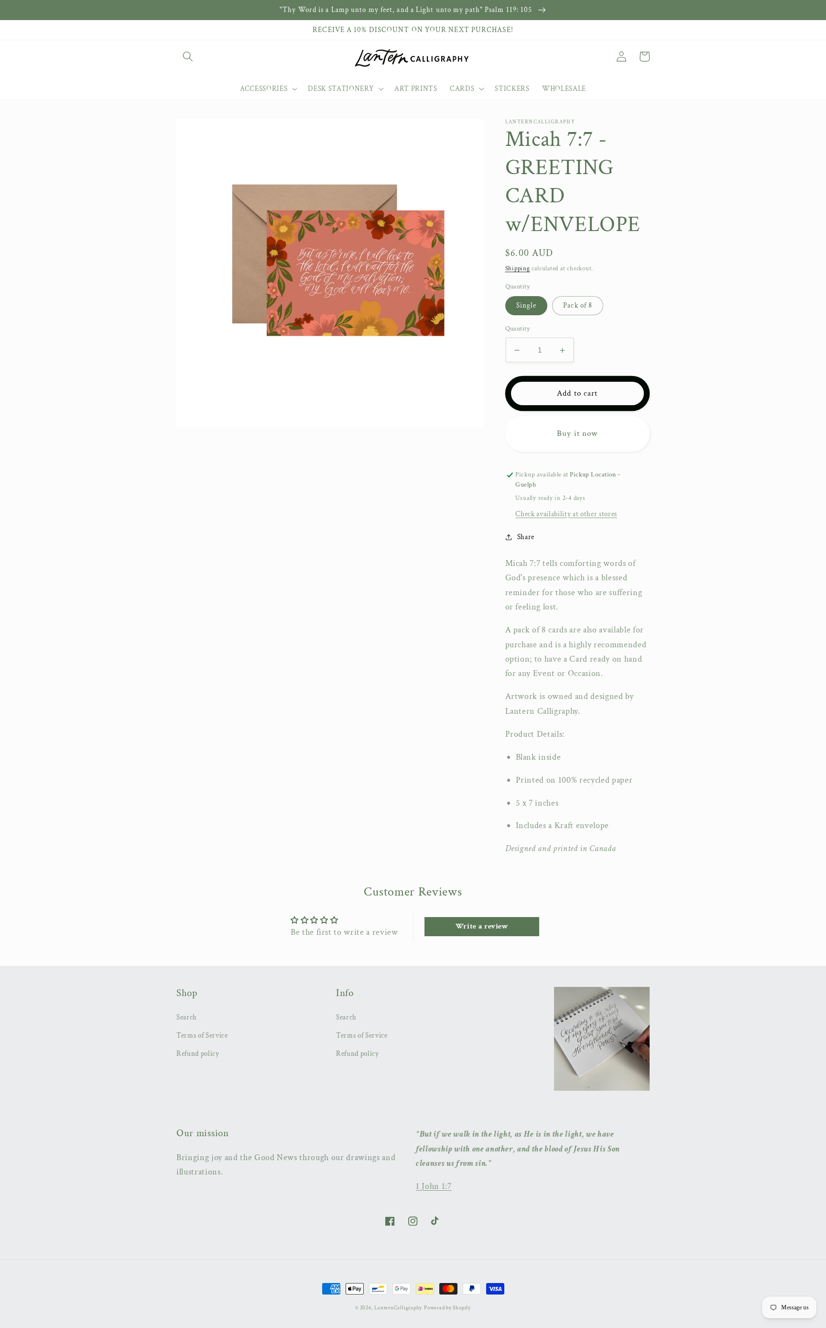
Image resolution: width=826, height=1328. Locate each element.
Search (186, 1017)
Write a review (482, 926)
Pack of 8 (577, 305)
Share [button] (525, 537)
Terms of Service (202, 1035)
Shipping (517, 268)
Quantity (517, 328)
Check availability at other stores (566, 514)
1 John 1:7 (434, 1186)
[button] (187, 56)
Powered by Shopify (447, 1308)
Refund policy (197, 1053)
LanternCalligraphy (398, 1308)
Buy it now (577, 434)
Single (526, 305)
